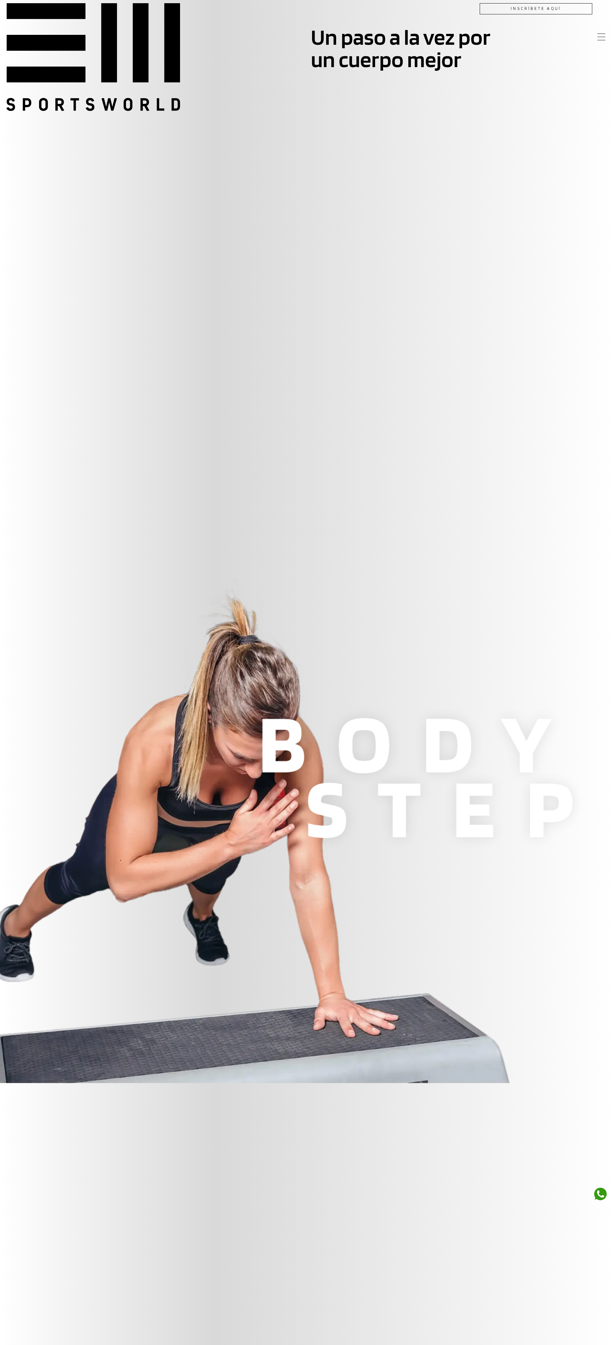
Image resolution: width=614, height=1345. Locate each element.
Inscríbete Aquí (536, 8)
